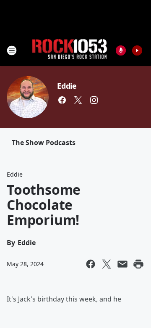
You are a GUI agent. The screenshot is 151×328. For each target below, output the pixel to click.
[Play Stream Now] (137, 50)
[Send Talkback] (121, 50)
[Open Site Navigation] (12, 50)
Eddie (67, 86)
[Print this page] (138, 264)
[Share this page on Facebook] (90, 264)
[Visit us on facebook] (62, 100)
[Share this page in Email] (122, 264)
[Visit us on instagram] (94, 100)
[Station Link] (69, 50)
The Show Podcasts (44, 142)
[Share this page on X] (106, 264)
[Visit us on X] (78, 100)
